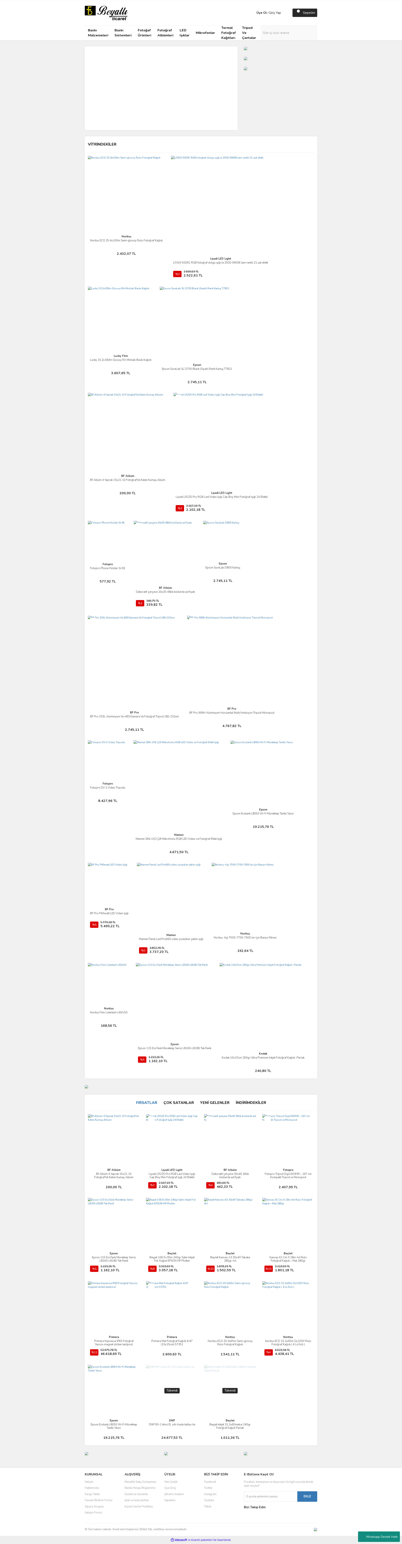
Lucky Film (121, 356)
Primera (114, 1337)
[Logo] (106, 12)
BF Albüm (127, 476)
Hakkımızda (92, 1488)
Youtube (209, 1500)
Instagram (210, 1494)
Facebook (210, 1482)
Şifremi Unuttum (174, 1494)
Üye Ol (261, 13)
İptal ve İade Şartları (137, 1500)
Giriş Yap (275, 13)
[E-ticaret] (200, 1540)
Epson (197, 365)
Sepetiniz (169, 1500)
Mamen (179, 835)
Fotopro (108, 564)
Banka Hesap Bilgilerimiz (140, 1488)
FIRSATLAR (146, 1102)
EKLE (307, 1496)
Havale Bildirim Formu (98, 1500)
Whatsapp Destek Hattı (382, 1537)
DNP (172, 1420)
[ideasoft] (179, 1540)
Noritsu (126, 236)
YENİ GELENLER (214, 1102)
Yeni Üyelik (170, 1482)
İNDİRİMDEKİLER (251, 1102)
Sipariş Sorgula (94, 1506)
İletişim (89, 1482)
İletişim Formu (93, 1513)
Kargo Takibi (92, 1494)
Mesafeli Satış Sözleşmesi (140, 1482)
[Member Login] (252, 13)
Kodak (263, 1054)
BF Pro (134, 712)
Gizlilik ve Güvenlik (136, 1494)
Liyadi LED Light (220, 259)
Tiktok (207, 1506)
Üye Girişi (170, 1488)
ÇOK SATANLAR (179, 1102)
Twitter (208, 1488)
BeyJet (172, 1253)
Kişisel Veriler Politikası (139, 1506)
